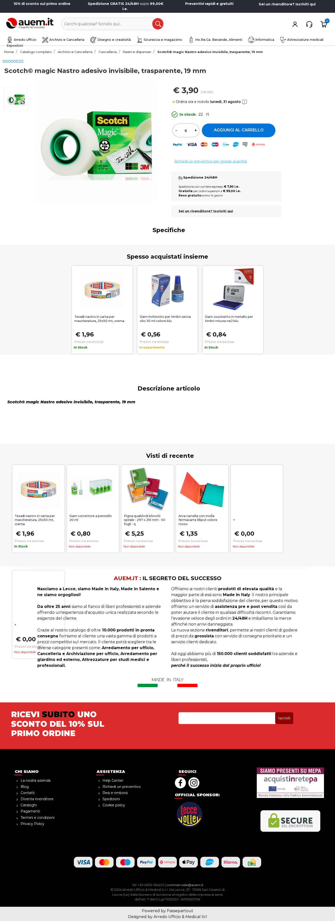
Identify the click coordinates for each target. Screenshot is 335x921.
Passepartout (180, 910)
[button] (158, 24)
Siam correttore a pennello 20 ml (90, 518)
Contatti (28, 793)
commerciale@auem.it (184, 885)
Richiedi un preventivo (122, 786)
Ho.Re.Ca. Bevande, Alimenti (218, 40)
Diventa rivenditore (37, 799)
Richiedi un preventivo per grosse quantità (210, 161)
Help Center (113, 780)
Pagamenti (30, 811)
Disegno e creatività (113, 40)
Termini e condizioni (37, 817)
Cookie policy (114, 805)
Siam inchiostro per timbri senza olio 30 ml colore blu (165, 319)
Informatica (264, 40)
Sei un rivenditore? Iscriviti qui (287, 4)
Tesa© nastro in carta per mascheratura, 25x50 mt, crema (99, 319)
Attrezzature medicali (304, 40)
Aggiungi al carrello (239, 130)
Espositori (15, 45)
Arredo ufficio (24, 40)
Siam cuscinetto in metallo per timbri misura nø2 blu (229, 319)
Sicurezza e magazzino (162, 40)
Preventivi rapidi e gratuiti (209, 3)
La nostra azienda (36, 780)
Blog (25, 786)
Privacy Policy (32, 824)
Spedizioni (111, 799)
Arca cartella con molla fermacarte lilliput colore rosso (198, 520)
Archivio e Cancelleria (66, 40)
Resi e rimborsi (115, 793)
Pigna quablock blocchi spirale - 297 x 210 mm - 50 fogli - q (144, 520)
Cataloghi (29, 805)
